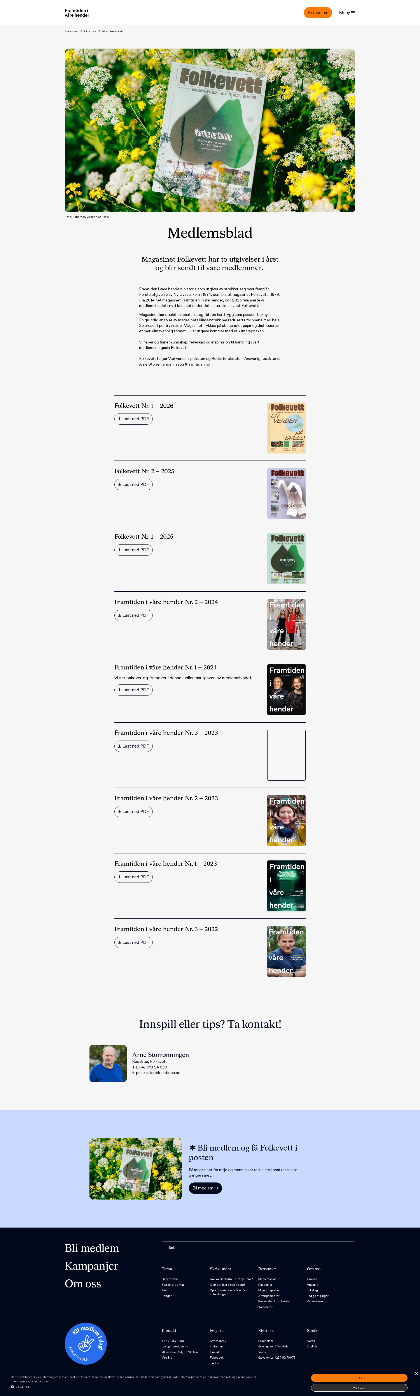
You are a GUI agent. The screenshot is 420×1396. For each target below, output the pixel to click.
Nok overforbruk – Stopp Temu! (231, 1279)
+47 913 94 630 (153, 1067)
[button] (140, 1386)
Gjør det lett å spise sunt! (227, 1285)
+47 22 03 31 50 (173, 1341)
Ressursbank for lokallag (274, 1301)
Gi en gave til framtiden (274, 1346)
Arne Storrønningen (160, 1055)
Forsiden (71, 31)
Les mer (43, 1381)
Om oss (90, 31)
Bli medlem (92, 1249)
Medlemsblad (112, 31)
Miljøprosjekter (268, 1290)
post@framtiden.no (175, 1346)
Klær (165, 1290)
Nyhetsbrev (218, 1341)
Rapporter (265, 1285)
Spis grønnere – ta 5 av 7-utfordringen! (227, 1292)
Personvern (315, 1301)
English (312, 1346)
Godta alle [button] (359, 1378)
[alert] (210, 1383)
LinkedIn (215, 1352)
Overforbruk (170, 1279)
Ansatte (312, 1285)
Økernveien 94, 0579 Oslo (180, 1352)
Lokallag (312, 1290)
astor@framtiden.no (192, 364)
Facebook (217, 1358)
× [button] (416, 1373)
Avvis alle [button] (359, 1387)
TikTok (214, 1363)
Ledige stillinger (318, 1296)
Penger (167, 1296)
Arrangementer (269, 1296)
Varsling (167, 1358)
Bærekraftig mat (173, 1285)
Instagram (217, 1346)
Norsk (311, 1341)
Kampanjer (91, 1266)
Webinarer (265, 1307)
